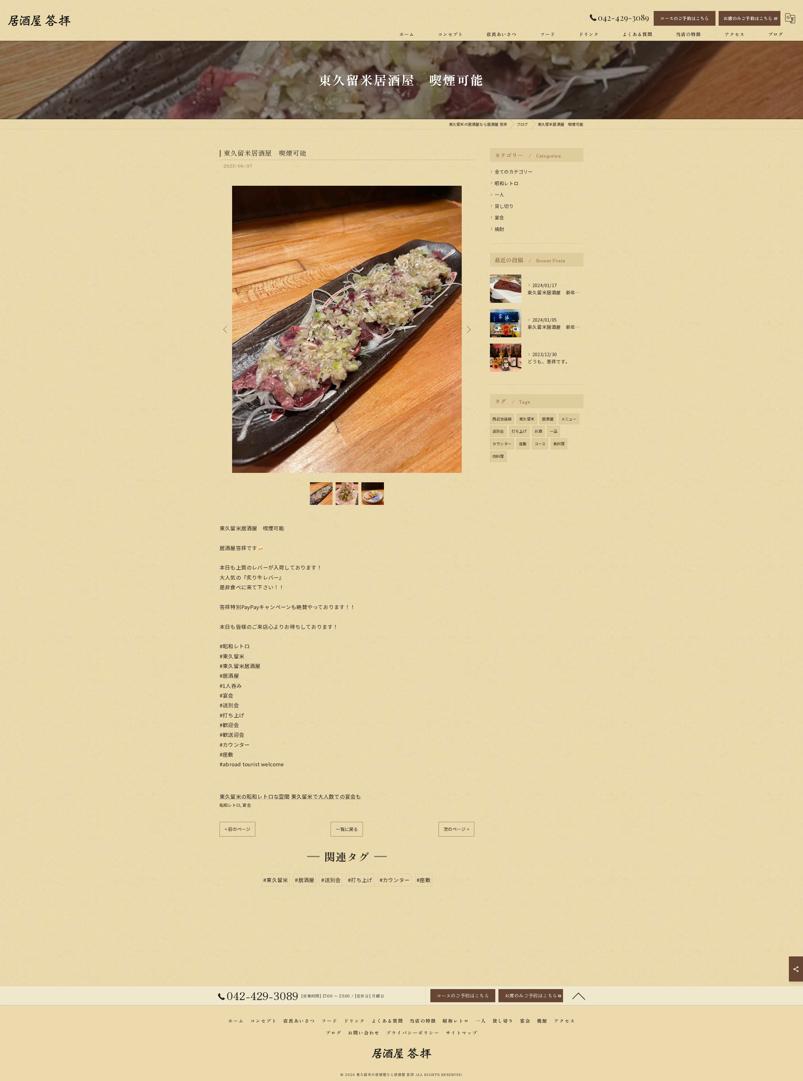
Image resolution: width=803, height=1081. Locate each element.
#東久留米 (275, 880)
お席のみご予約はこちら (747, 18)
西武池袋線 (502, 418)
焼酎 (499, 229)
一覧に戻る (347, 829)
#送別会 (331, 880)
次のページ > (456, 829)
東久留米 (526, 418)
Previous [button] (226, 329)
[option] (347, 329)
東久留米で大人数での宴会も (326, 796)
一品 (553, 431)
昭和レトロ (230, 805)
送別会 (498, 431)
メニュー (569, 418)
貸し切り (504, 206)
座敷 (523, 443)
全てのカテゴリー (514, 171)
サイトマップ (462, 1032)
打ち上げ (519, 431)
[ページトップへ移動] (578, 995)
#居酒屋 (304, 880)
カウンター (502, 443)
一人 (499, 194)
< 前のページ (237, 829)
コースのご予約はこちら (684, 18)
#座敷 (424, 880)
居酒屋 (548, 418)
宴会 (246, 805)
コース (540, 443)
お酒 (538, 431)
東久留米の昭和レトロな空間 (255, 796)
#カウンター (395, 880)
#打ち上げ (360, 880)
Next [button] (468, 329)
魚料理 (559, 443)
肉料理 (498, 456)
